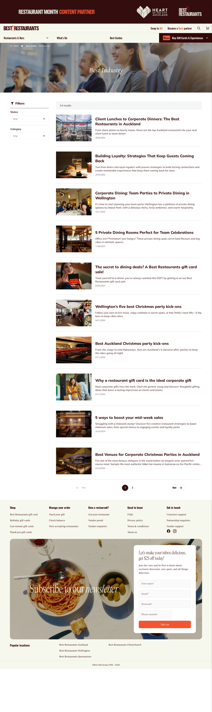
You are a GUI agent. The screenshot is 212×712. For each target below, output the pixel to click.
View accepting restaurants (63, 526)
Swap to (156, 28)
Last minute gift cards (22, 526)
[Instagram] (175, 531)
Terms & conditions (138, 526)
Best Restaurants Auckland (73, 644)
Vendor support (175, 526)
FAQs (130, 514)
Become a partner (180, 28)
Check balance (57, 520)
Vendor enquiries (97, 526)
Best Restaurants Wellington (74, 650)
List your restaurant (98, 514)
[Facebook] (168, 531)
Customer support (176, 514)
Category (15, 129)
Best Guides (31, 46)
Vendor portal (95, 520)
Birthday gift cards (20, 520)
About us (132, 532)
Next (174, 487)
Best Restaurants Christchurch (124, 644)
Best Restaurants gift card (24, 514)
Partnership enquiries (178, 520)
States (14, 111)
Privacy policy (135, 520)
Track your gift (57, 514)
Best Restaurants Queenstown (75, 656)
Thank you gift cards (21, 532)
